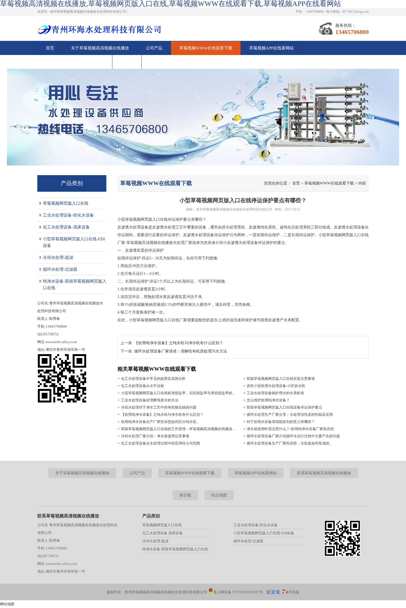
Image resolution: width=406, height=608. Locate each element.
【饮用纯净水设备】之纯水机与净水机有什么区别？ (162, 414)
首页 (50, 48)
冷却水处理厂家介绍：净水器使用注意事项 (155, 436)
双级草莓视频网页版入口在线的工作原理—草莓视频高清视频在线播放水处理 (179, 429)
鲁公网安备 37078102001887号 (238, 592)
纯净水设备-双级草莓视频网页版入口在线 (74, 284)
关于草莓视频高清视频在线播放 (100, 48)
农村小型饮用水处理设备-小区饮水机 (276, 386)
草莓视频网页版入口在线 (65, 203)
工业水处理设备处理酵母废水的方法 (149, 400)
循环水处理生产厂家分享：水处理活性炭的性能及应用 (290, 414)
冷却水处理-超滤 (58, 257)
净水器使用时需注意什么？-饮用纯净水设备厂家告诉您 (290, 429)
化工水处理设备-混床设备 (66, 227)
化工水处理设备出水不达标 (142, 386)
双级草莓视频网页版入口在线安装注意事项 (281, 379)
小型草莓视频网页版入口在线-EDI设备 (74, 242)
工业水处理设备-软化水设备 (68, 215)
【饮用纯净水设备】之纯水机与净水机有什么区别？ (178, 343)
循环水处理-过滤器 (60, 269)
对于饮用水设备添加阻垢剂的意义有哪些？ (281, 422)
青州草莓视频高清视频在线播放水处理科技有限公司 (234, 209)
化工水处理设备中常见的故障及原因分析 (153, 379)
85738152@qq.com (356, 12)
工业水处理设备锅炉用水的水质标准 (275, 393)
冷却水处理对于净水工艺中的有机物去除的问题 (158, 407)
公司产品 (154, 48)
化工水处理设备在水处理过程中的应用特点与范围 (160, 443)
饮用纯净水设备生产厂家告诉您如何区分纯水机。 (160, 422)
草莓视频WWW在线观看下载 (205, 48)
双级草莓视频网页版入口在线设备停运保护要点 (284, 407)
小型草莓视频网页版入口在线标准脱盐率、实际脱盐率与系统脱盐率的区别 (179, 393)
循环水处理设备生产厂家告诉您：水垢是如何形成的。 (290, 443)
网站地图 (7, 604)
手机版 (294, 592)
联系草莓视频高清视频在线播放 (75, 62)
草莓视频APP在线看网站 (271, 48)
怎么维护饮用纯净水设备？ (268, 400)
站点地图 (219, 495)
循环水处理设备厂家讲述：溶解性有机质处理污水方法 (180, 351)
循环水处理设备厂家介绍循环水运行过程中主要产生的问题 (293, 436)
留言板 (127, 62)
